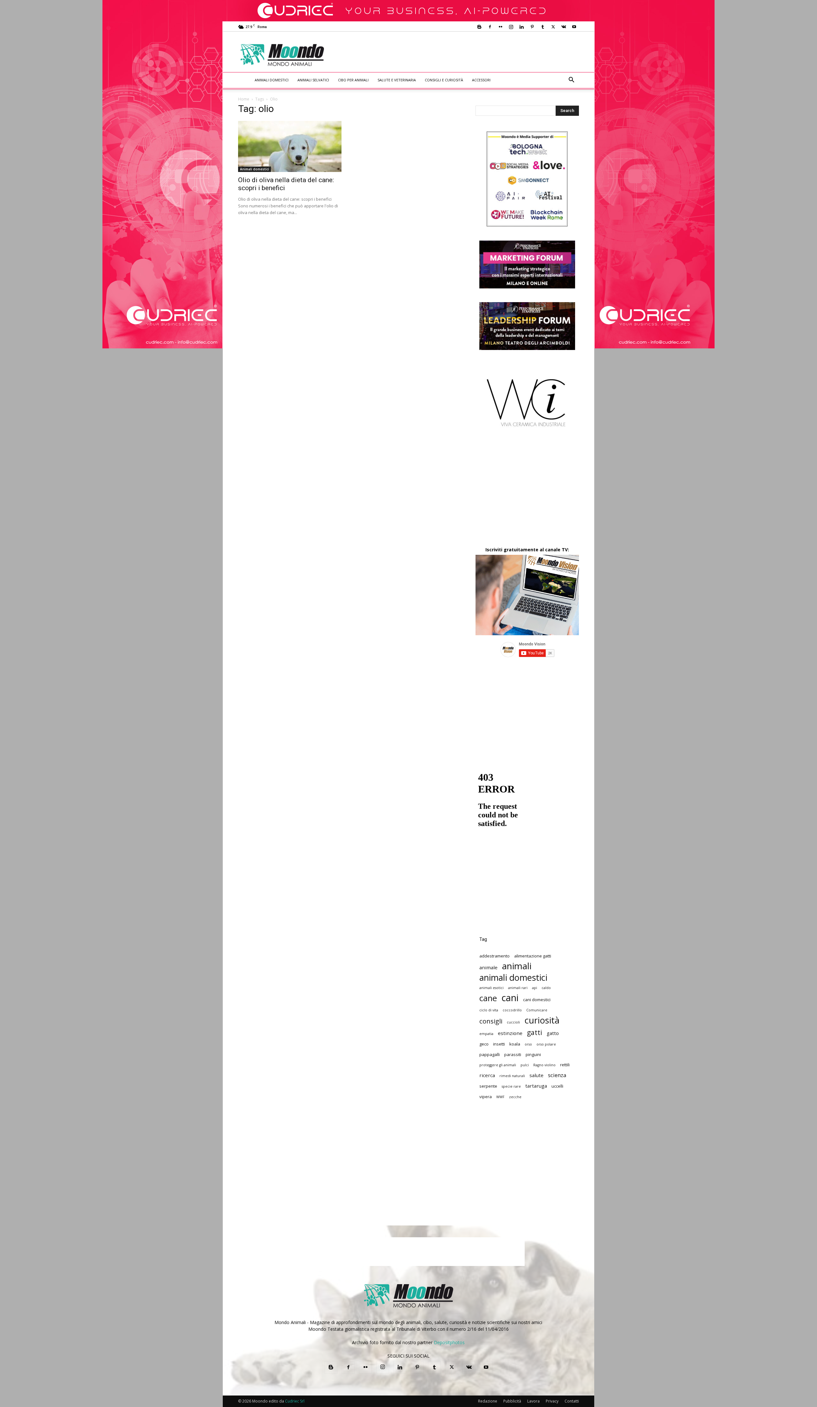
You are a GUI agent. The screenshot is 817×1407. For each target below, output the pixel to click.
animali (516, 966)
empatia (486, 1033)
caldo (546, 988)
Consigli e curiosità (444, 80)
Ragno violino (544, 1065)
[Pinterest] (532, 26)
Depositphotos (449, 1342)
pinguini (533, 1054)
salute (536, 1075)
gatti (534, 1032)
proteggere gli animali (497, 1065)
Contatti (572, 1401)
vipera (485, 1096)
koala (514, 1044)
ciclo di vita (488, 1010)
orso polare (546, 1044)
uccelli (557, 1086)
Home (243, 99)
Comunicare (536, 1010)
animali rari (518, 988)
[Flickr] (500, 26)
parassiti (512, 1054)
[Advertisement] (461, 55)
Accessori (481, 80)
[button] (571, 81)
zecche (515, 1097)
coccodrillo (512, 1010)
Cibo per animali (353, 80)
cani (510, 997)
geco (484, 1044)
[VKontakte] (563, 26)
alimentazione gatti (532, 956)
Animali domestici (272, 80)
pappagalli (489, 1054)
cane (488, 998)
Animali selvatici (313, 80)
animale (488, 967)
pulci (525, 1065)
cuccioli (513, 1022)
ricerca (487, 1075)
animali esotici (491, 988)
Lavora (533, 1401)
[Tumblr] (542, 26)
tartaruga (536, 1086)
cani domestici (537, 999)
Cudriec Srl (294, 1401)
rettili (565, 1065)
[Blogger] (479, 26)
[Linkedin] (521, 26)
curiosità (541, 1020)
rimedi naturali (512, 1076)
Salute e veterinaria (397, 80)
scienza (557, 1075)
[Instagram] (511, 26)
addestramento (494, 956)
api (534, 988)
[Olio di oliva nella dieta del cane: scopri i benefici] (289, 146)
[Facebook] (490, 26)
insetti (499, 1044)
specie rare (511, 1086)
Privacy (552, 1401)
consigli (490, 1021)
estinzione (510, 1033)
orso (528, 1044)
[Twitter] (553, 26)
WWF (500, 1097)
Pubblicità (512, 1401)
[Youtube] (574, 26)
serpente (488, 1086)
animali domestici (513, 977)
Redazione (487, 1401)
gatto (553, 1033)
